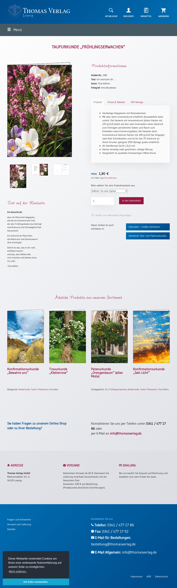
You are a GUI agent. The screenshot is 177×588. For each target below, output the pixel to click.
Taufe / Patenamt (39, 389)
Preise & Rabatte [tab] (116, 102)
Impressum (136, 576)
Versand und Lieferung (19, 524)
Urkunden (53, 389)
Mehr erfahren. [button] (18, 571)
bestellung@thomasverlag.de (113, 544)
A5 (106, 389)
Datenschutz (161, 576)
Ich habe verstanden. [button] (36, 581)
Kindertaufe (24, 389)
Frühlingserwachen (118, 389)
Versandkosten (110, 178)
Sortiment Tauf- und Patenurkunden (148, 235)
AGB (149, 576)
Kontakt (11, 529)
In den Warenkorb (131, 200)
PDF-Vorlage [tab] (137, 102)
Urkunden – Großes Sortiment (144, 226)
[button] (111, 215)
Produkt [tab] (98, 102)
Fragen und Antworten (19, 519)
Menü (17, 30)
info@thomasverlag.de (125, 433)
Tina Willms (163, 389)
